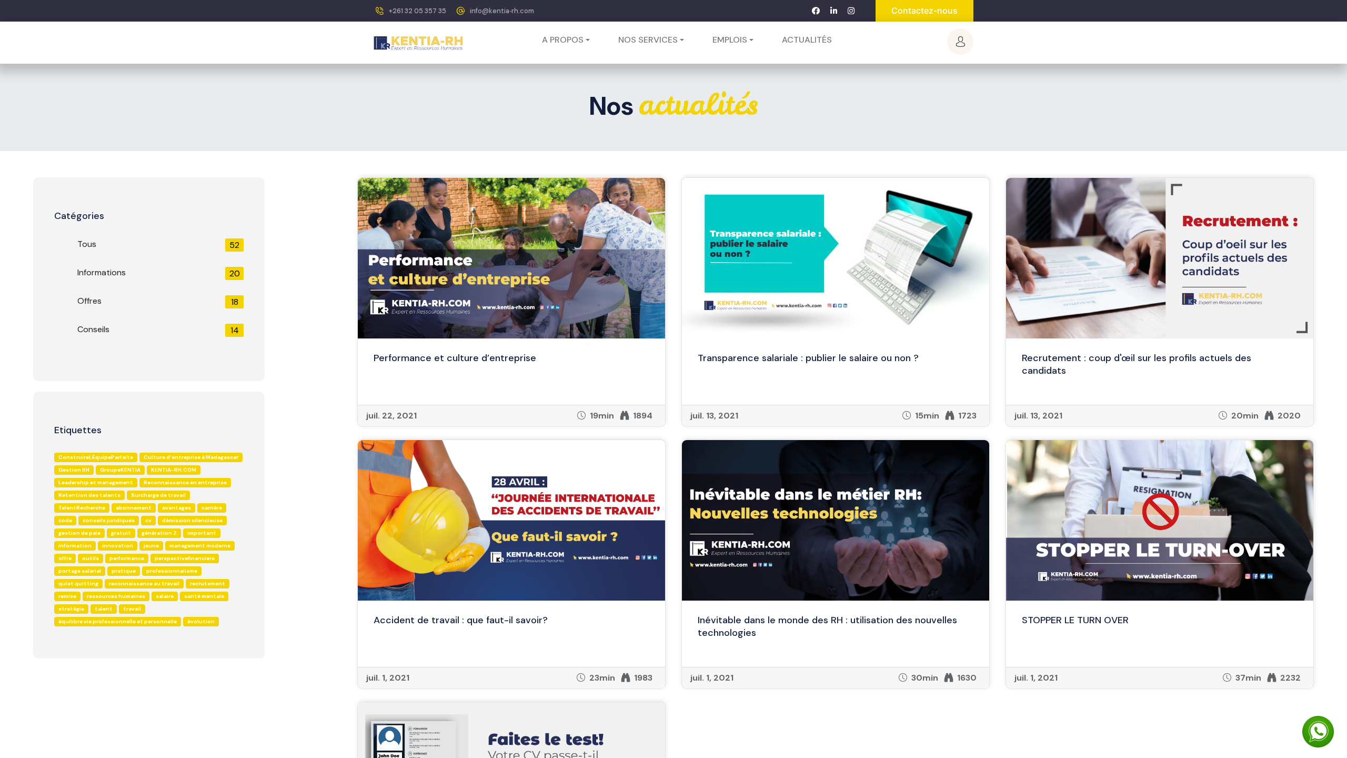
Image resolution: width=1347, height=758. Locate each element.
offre (65, 558)
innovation (117, 545)
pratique (124, 570)
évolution (201, 621)
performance (126, 558)
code (65, 520)
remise (67, 596)
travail (132, 608)
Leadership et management (95, 482)
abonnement (134, 507)
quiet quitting (78, 583)
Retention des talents (89, 495)
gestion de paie (79, 533)
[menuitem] (807, 40)
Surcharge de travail (158, 495)
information (75, 545)
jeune (151, 545)
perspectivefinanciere (185, 558)
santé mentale (204, 596)
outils (90, 558)
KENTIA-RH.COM (173, 469)
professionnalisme (171, 570)
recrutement (207, 583)
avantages (176, 507)
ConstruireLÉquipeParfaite (95, 457)
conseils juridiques (109, 520)
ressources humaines (116, 596)
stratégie (71, 608)
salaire (165, 596)
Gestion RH (73, 469)
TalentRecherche (81, 507)
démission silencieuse (192, 520)
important (201, 533)
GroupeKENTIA (120, 469)
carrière (212, 507)
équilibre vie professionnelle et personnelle (117, 621)
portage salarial (79, 570)
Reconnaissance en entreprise (185, 482)
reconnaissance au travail (144, 583)
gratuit (121, 533)
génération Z (159, 533)
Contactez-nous (924, 10)
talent (104, 608)
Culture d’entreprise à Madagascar (191, 457)
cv (148, 520)
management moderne (199, 545)
